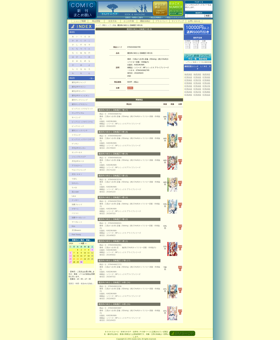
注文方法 (112, 21)
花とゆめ (75, 192)
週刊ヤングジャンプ (80, 100)
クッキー (75, 200)
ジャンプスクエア (79, 157)
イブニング (76, 135)
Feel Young (76, 235)
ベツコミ (75, 213)
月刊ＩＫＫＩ (77, 174)
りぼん (74, 179)
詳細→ (88, 240)
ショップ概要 (80, 21)
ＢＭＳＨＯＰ (126, 332)
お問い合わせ (194, 21)
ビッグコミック (78, 126)
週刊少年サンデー (79, 91)
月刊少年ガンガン (79, 148)
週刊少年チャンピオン (80, 96)
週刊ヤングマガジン (80, 104)
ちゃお (74, 187)
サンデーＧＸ (77, 152)
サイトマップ (178, 21)
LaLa (74, 196)
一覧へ (91, 78)
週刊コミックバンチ (80, 131)
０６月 (187, 46)
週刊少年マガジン (79, 87)
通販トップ (106, 25)
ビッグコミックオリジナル (82, 122)
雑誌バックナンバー (175, 17)
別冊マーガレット (79, 218)
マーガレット (77, 222)
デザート (75, 209)
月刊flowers (76, 230)
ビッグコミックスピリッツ (82, 109)
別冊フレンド (77, 204)
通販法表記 (145, 21)
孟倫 (114, 25)
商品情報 (96, 21)
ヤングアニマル (78, 113)
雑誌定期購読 (156, 17)
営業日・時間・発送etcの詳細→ (81, 284)
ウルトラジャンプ (79, 170)
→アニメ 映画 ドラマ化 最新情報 (197, 62)
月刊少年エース (78, 161)
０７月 (187, 44)
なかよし (75, 183)
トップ (98, 25)
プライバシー (161, 21)
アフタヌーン (77, 166)
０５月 (187, 48)
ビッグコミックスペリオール (83, 139)
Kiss (73, 226)
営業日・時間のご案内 (136, 17)
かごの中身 (129, 21)
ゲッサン (75, 144)
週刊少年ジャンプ (79, 82)
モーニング (76, 117)
